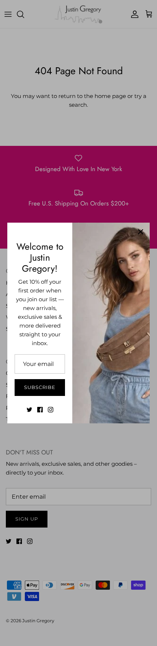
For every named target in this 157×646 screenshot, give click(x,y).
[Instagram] (50, 409)
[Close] (141, 232)
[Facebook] (40, 409)
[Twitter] (29, 409)
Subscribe (39, 387)
